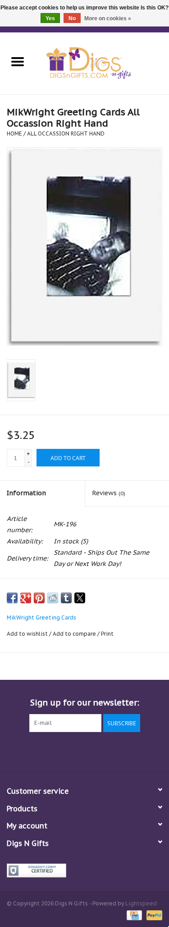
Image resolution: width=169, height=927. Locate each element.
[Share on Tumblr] (66, 597)
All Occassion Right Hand (66, 133)
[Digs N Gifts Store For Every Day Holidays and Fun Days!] (102, 63)
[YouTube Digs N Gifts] (101, 750)
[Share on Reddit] (52, 597)
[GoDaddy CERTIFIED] (84, 870)
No (72, 18)
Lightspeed (141, 903)
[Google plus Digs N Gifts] (68, 750)
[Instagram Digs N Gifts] (133, 750)
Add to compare (75, 633)
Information (26, 493)
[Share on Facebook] (12, 597)
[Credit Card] (133, 914)
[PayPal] (152, 914)
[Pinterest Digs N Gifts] (85, 750)
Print (107, 633)
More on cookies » (107, 18)
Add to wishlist (28, 633)
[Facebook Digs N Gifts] (36, 750)
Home (14, 133)
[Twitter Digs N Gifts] (52, 750)
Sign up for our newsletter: (84, 702)
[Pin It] (39, 597)
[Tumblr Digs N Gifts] (117, 750)
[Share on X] (79, 597)
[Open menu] (17, 61)
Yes (50, 18)
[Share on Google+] (25, 597)
